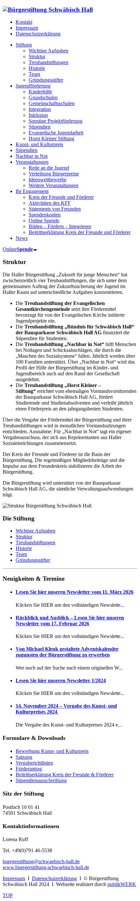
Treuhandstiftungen (35, 542)
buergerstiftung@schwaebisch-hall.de (41, 861)
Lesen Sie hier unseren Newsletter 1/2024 (61, 680)
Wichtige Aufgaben (35, 531)
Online (18, 249)
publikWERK (121, 884)
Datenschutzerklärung (38, 33)
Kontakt (24, 22)
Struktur (24, 536)
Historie (24, 548)
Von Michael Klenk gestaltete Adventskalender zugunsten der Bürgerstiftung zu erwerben (67, 652)
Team (21, 554)
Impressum (27, 28)
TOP (8, 895)
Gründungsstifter (33, 560)
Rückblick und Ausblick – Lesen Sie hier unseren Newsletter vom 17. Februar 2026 (70, 620)
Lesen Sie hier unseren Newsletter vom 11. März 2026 (74, 592)
